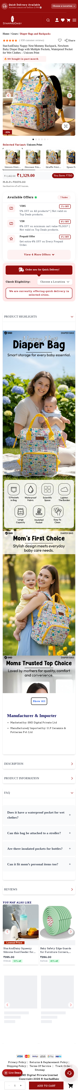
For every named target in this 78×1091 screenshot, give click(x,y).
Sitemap (40, 1064)
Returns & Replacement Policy (49, 1056)
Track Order (63, 1060)
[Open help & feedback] (69, 1073)
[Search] (48, 20)
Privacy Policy (17, 1056)
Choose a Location (62, 6)
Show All (39, 701)
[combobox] (48, 20)
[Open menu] (74, 20)
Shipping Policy (16, 1060)
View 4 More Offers (37, 254)
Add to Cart (46, 1085)
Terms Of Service (41, 1060)
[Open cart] (68, 20)
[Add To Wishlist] (60, 40)
